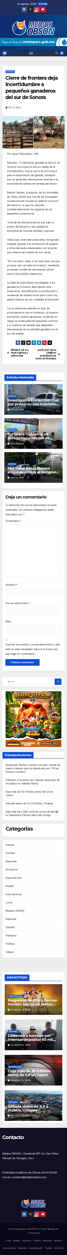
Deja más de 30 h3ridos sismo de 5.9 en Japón (29, 1073)
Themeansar (33, 1233)
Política (10, 943)
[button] (56, 53)
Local (9, 902)
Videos (10, 952)
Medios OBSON (15, 910)
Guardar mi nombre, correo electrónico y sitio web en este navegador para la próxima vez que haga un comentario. (32, 649)
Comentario (13, 520)
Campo (10, 844)
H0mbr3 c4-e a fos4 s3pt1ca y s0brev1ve (19, 353)
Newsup (51, 1229)
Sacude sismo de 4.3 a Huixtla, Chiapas (29, 803)
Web (8, 621)
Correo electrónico (17, 603)
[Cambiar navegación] (31, 53)
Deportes (11, 861)
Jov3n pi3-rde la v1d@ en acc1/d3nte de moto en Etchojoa (46, 354)
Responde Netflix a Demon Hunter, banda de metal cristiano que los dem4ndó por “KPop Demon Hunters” (33, 768)
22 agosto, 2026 (21, 1009)
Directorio (12, 869)
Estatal (10, 72)
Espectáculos (14, 877)
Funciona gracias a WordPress (24, 1229)
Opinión (10, 927)
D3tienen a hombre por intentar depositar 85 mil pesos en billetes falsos (30, 1039)
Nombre (11, 584)
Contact (10, 853)
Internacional (14, 894)
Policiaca (11, 935)
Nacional (11, 919)
